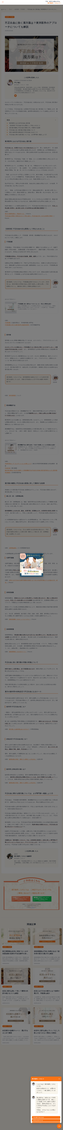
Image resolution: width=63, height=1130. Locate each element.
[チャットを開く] (59, 1126)
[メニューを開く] (2, 2)
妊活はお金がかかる (38, 1120)
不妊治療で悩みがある (38, 1117)
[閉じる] (41, 555)
